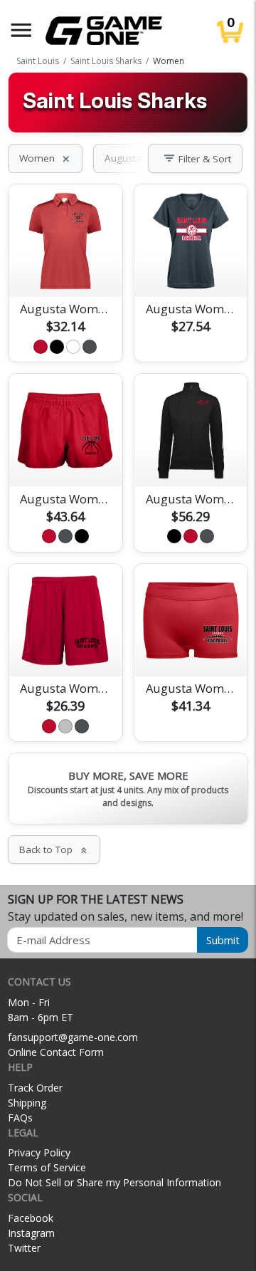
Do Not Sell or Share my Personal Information (114, 1182)
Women (45, 158)
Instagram (31, 1233)
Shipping (27, 1102)
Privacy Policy (39, 1152)
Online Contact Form (56, 1052)
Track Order (35, 1087)
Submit (223, 940)
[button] (21, 30)
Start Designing (65, 269)
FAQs (20, 1117)
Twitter (24, 1248)
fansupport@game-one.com (73, 1037)
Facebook (30, 1218)
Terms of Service (47, 1167)
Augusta (131, 158)
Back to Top (54, 849)
